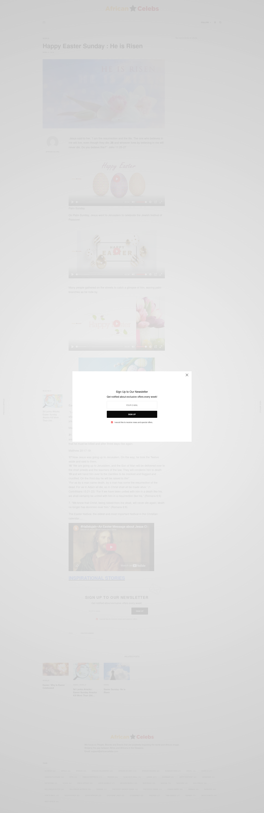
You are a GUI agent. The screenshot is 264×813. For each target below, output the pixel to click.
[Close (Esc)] (187, 376)
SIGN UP (132, 414)
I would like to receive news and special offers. (133, 422)
